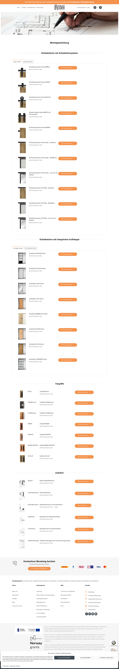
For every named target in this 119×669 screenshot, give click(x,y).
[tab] (17, 62)
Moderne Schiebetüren (50, 581)
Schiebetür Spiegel (75, 581)
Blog (88, 7)
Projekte (24, 7)
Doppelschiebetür (38, 581)
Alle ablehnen (85, 657)
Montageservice (41, 602)
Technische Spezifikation (68, 591)
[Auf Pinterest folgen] (92, 613)
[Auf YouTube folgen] (95, 613)
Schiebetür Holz (27, 581)
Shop (18, 7)
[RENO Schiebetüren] (59, 7)
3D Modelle (64, 598)
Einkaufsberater (31, 7)
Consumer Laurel (17, 606)
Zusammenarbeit (41, 616)
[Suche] (95, 7)
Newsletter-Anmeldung (43, 609)
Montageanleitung (66, 595)
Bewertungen (39, 7)
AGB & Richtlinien (41, 606)
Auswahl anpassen (106, 657)
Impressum (15, 595)
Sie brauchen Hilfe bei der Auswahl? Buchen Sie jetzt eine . (59, 2)
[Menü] (116, 641)
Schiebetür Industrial (63, 581)
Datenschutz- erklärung (15, 666)
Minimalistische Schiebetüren (90, 581)
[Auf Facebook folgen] (86, 613)
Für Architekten (40, 613)
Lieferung (39, 591)
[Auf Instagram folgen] (89, 613)
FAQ (62, 606)
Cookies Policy (5, 666)
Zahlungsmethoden (42, 598)
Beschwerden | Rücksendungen (45, 595)
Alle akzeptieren (64, 657)
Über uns (14, 591)
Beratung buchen (81, 7)
